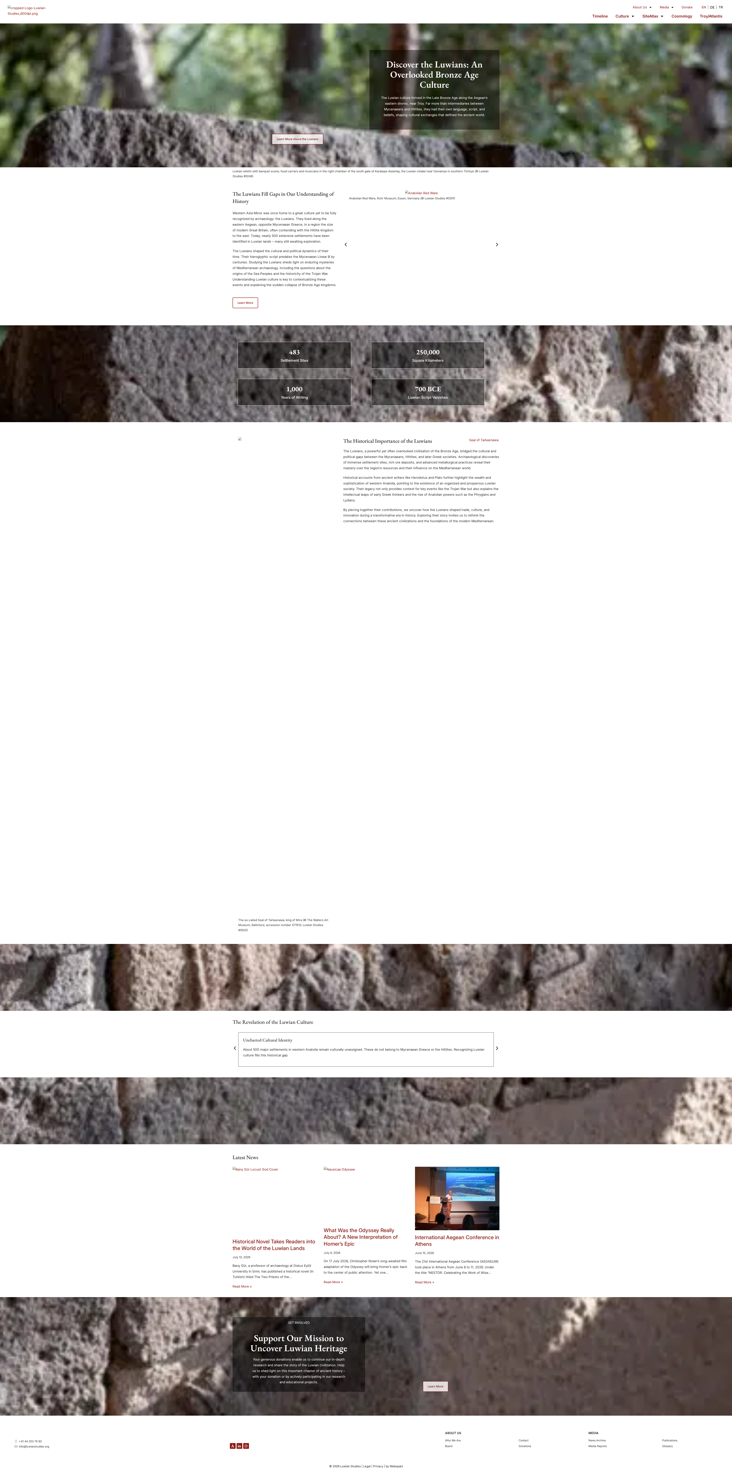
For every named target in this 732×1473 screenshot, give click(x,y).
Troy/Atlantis (711, 16)
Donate (687, 7)
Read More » (242, 1286)
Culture (622, 16)
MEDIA (593, 1433)
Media (664, 7)
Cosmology (682, 16)
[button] (345, 244)
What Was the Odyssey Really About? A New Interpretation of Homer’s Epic (361, 1237)
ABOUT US (453, 1433)
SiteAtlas (650, 16)
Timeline (600, 16)
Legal (367, 1466)
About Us (640, 7)
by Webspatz (394, 1466)
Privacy (378, 1466)
